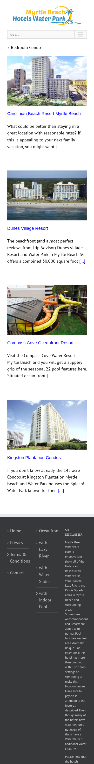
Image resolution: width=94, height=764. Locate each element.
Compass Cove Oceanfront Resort (40, 342)
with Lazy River (44, 549)
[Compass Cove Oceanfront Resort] (47, 310)
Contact (17, 573)
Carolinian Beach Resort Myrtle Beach (44, 113)
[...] (58, 146)
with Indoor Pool (45, 599)
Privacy (16, 542)
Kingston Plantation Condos (34, 457)
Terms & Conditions (18, 558)
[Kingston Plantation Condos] (47, 425)
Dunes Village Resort (27, 228)
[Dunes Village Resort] (47, 195)
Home (15, 531)
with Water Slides (44, 574)
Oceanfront (47, 531)
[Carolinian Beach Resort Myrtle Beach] (47, 81)
